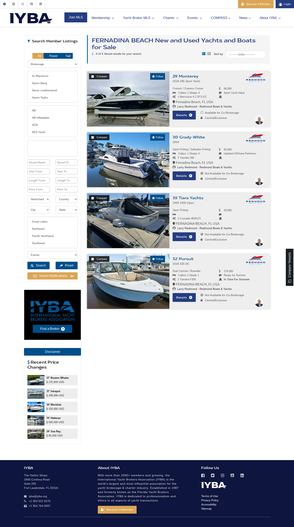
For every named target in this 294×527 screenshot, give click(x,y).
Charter (169, 18)
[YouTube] (31, 4)
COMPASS (219, 18)
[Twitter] (13, 4)
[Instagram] (22, 4)
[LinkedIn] (40, 4)
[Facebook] (4, 4)
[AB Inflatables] (52, 117)
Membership (101, 18)
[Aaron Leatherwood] (52, 90)
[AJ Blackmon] (52, 76)
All (39, 56)
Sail (67, 56)
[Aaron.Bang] (52, 83)
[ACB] (52, 124)
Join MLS (76, 17)
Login (287, 4)
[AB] (52, 110)
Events (193, 18)
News (243, 18)
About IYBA (269, 18)
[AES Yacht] (52, 132)
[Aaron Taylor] (52, 97)
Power (53, 56)
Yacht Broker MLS (137, 18)
